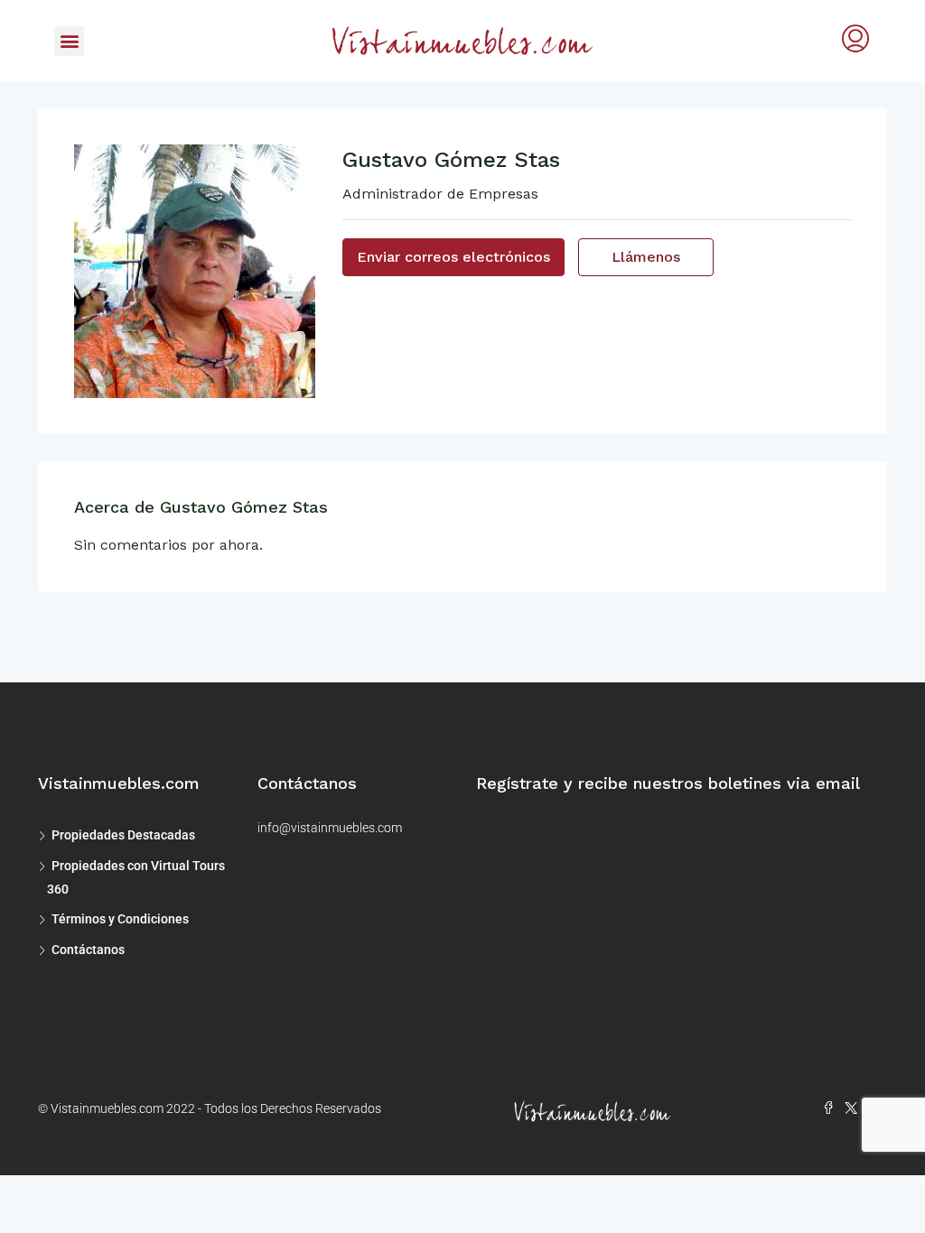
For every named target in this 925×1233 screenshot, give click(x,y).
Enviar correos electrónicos (453, 256)
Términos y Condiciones (120, 919)
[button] (69, 41)
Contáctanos (88, 949)
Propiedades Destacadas (123, 835)
